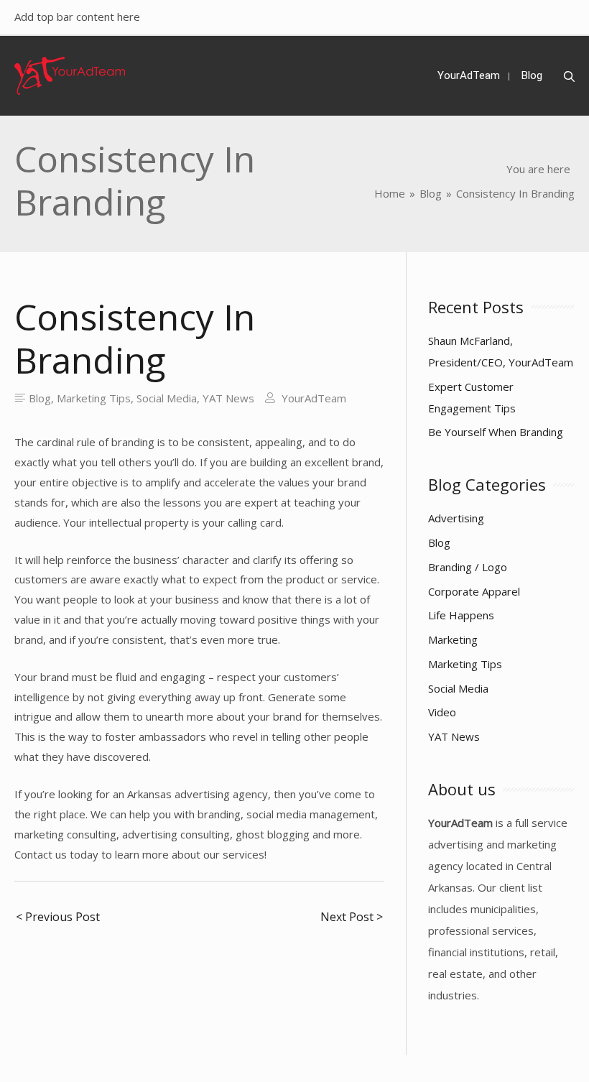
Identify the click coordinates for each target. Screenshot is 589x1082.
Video (442, 712)
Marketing (453, 639)
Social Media (166, 398)
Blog (40, 398)
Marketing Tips (94, 398)
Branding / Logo (467, 567)
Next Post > (351, 917)
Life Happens (461, 615)
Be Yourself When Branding (495, 432)
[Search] (569, 77)
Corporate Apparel (474, 591)
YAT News (228, 398)
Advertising (456, 518)
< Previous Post (58, 917)
